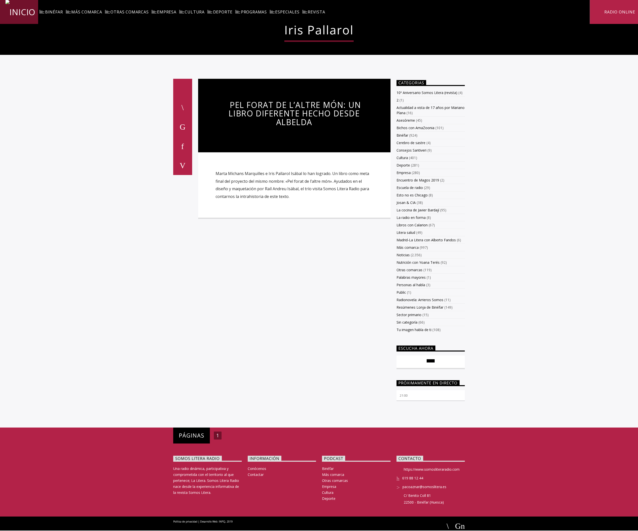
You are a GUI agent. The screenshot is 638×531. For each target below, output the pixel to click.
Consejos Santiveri (411, 150)
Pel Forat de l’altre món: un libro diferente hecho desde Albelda (295, 113)
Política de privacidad (185, 521)
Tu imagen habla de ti (414, 329)
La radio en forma (411, 217)
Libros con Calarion (412, 225)
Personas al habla (411, 284)
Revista (316, 12)
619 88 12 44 (412, 478)
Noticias (403, 255)
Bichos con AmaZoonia (415, 127)
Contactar (256, 474)
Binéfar (54, 12)
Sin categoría (407, 322)
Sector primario (409, 314)
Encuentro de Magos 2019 (418, 180)
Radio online (619, 12)
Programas (254, 12)
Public (401, 292)
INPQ (222, 521)
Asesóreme (406, 120)
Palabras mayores (411, 277)
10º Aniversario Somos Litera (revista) (427, 92)
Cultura (195, 12)
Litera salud (406, 232)
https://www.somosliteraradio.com (432, 469)
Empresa (166, 12)
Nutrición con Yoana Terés (418, 262)
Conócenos (257, 468)
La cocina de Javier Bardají (418, 210)
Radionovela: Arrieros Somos (420, 299)
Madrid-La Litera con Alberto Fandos (426, 240)
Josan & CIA (406, 202)
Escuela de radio (410, 187)
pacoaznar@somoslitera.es (424, 486)
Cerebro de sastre (411, 142)
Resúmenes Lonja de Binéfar (420, 307)
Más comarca (86, 12)
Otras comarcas (129, 12)
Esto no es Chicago (412, 195)
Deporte (223, 12)
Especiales (287, 12)
